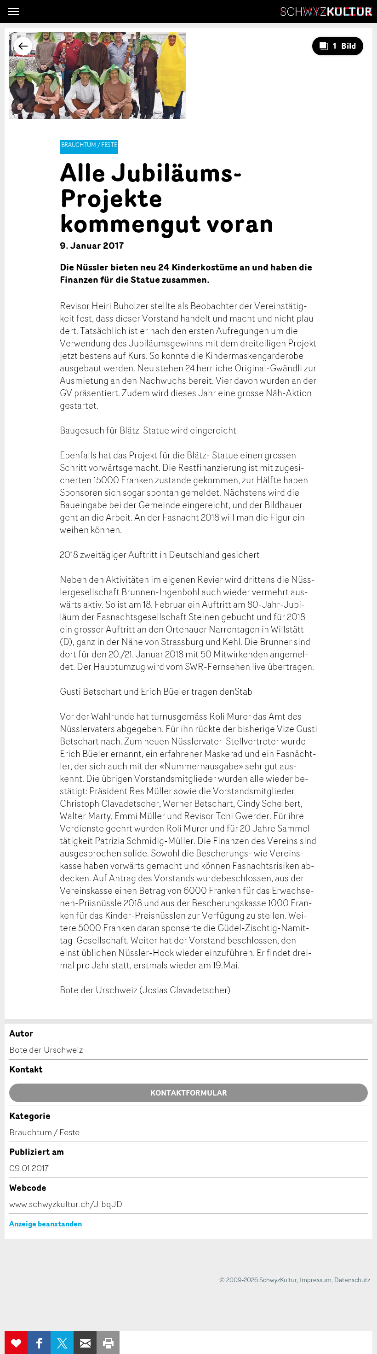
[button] (13, 11)
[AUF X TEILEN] (62, 1342)
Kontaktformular (188, 1092)
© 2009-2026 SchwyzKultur (258, 1279)
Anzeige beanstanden (45, 1223)
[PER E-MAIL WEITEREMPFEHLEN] (85, 1342)
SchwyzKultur (326, 11)
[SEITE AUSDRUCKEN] (108, 1342)
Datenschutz (352, 1279)
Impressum (315, 1279)
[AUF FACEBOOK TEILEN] (39, 1342)
